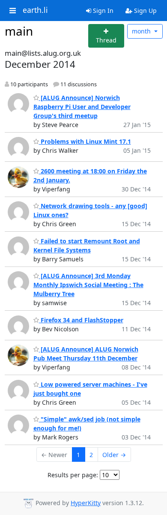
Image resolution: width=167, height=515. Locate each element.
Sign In (102, 10)
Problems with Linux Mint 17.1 (85, 141)
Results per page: (73, 475)
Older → (114, 455)
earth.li (35, 10)
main (19, 31)
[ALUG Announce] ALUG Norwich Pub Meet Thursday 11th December (85, 353)
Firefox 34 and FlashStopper (81, 320)
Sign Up (144, 10)
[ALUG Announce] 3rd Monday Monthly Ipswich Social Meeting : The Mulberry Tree (88, 285)
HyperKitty (86, 503)
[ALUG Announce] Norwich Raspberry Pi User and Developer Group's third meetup (82, 107)
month (142, 31)
